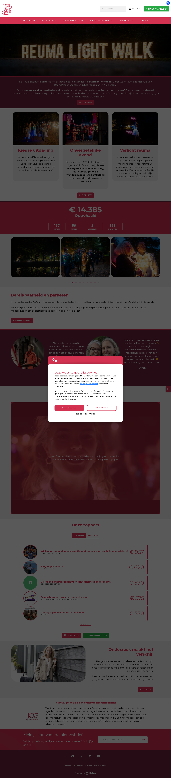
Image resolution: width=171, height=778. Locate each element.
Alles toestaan (69, 408)
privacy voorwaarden (89, 384)
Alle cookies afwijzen (85, 414)
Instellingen (102, 408)
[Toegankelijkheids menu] (168, 3)
